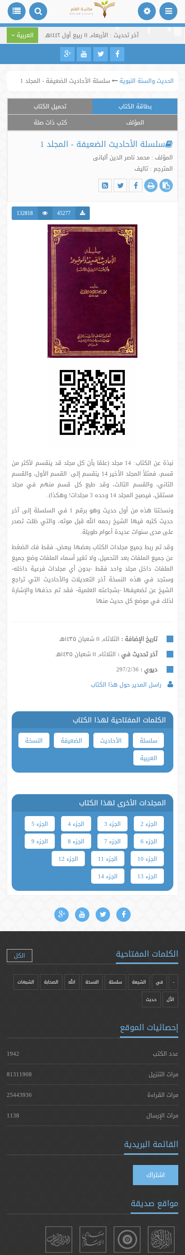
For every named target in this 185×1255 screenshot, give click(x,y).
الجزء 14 (108, 876)
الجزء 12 (68, 858)
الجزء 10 (147, 858)
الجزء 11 (108, 858)
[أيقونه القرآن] (161, 1239)
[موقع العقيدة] (127, 1239)
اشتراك (155, 1175)
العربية (148, 757)
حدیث (151, 999)
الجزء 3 (112, 823)
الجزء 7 (112, 841)
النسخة (34, 740)
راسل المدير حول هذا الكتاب (127, 684)
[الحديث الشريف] (58, 1239)
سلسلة (148, 740)
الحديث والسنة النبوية (146, 80)
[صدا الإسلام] (92, 1239)
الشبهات (26, 982)
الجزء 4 (76, 823)
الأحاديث (111, 740)
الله (71, 982)
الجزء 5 (39, 823)
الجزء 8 (76, 841)
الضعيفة (71, 740)
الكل (19, 955)
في (159, 982)
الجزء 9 (39, 841)
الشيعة (139, 982)
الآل (170, 999)
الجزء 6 (149, 841)
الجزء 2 (149, 823)
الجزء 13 (147, 876)
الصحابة (51, 982)
